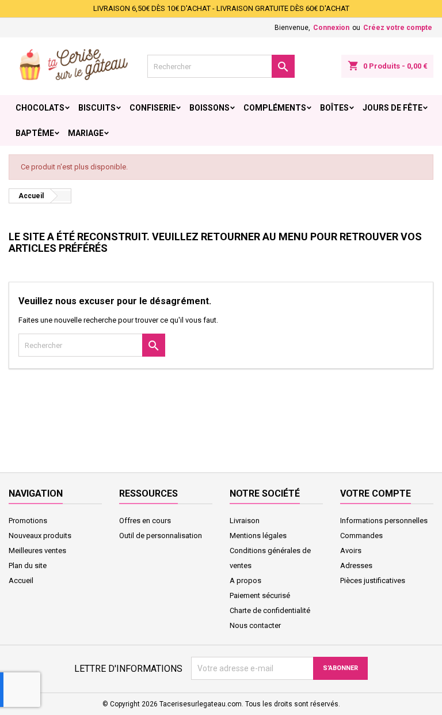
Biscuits (97, 107)
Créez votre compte (397, 28)
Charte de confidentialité (270, 610)
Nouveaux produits (40, 535)
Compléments (274, 107)
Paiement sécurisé (260, 595)
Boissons (209, 107)
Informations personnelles (384, 520)
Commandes (361, 535)
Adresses (356, 565)
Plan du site (28, 565)
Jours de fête (392, 107)
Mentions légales (258, 535)
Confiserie (152, 107)
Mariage (86, 133)
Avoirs (350, 550)
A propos (245, 580)
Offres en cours (145, 520)
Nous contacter (255, 625)
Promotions (28, 520)
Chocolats (40, 107)
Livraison (245, 520)
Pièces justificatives (372, 580)
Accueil (21, 580)
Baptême (35, 133)
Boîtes (334, 107)
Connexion (331, 28)
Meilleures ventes (37, 550)
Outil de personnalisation (160, 535)
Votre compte (375, 493)
